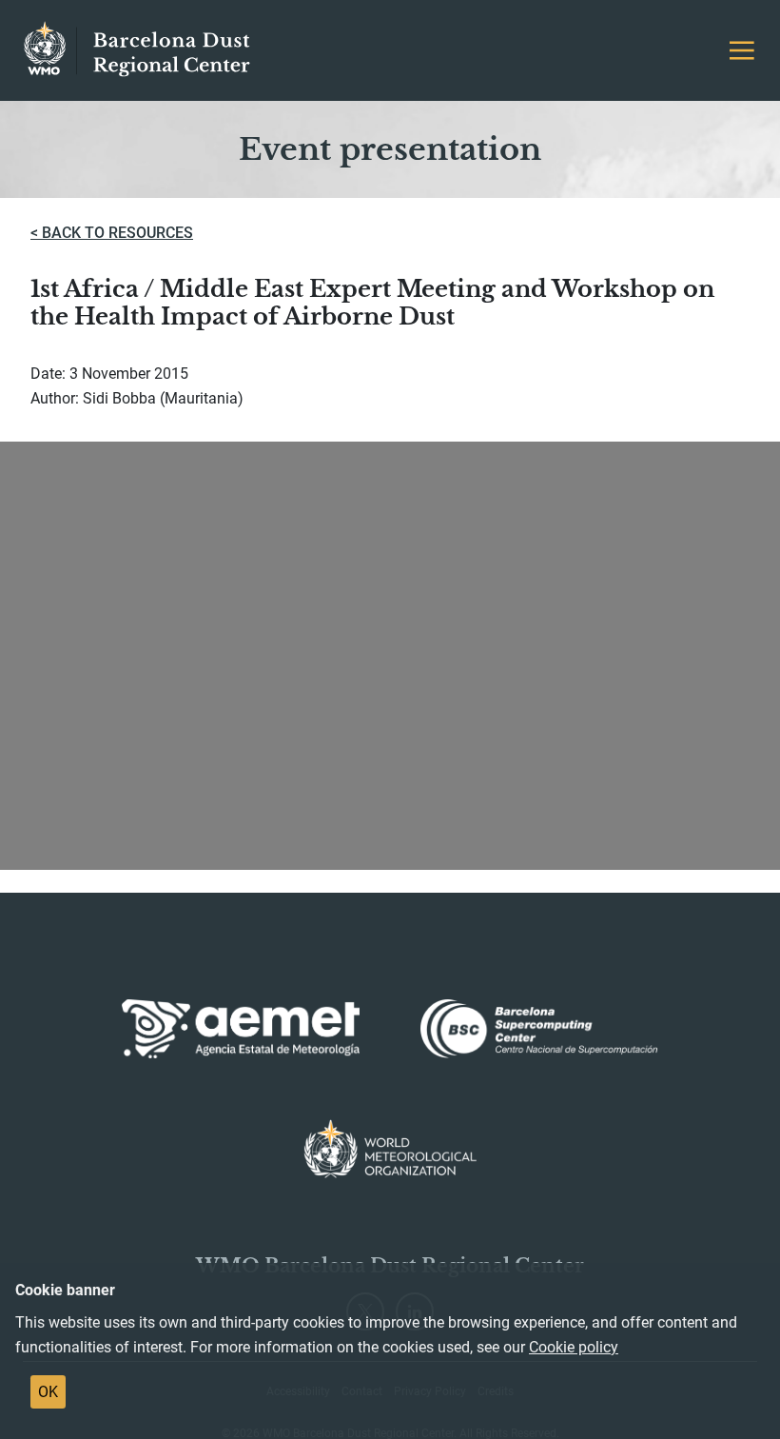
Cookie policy (573, 1347)
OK (48, 1392)
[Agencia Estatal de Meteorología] (241, 1028)
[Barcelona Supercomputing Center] (539, 1028)
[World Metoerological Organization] (390, 1148)
